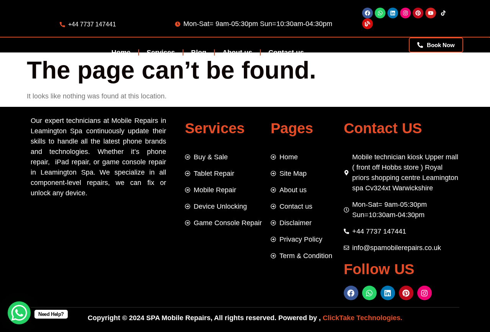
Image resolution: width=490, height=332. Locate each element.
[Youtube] (430, 13)
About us (237, 52)
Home (121, 52)
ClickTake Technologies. (361, 318)
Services (161, 52)
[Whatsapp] (380, 13)
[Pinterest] (418, 13)
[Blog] (367, 23)
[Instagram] (405, 13)
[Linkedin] (392, 13)
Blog (198, 52)
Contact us (286, 52)
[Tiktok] (443, 13)
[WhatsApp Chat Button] (19, 312)
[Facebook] (367, 13)
